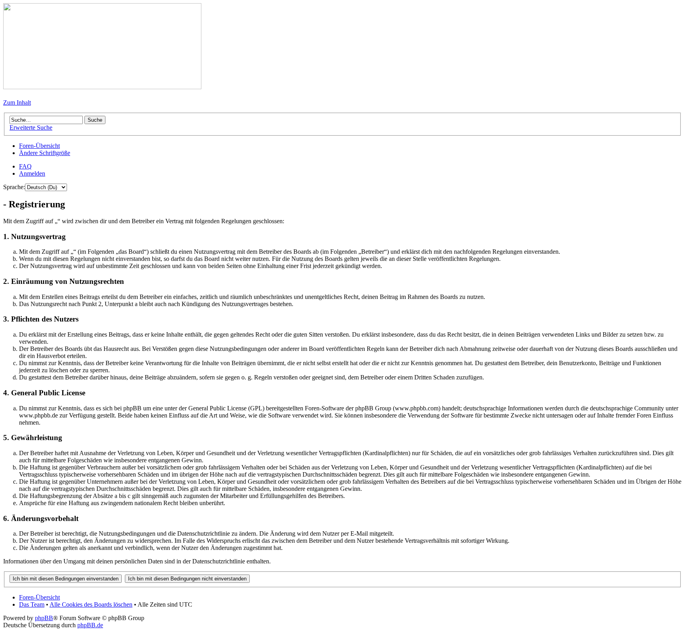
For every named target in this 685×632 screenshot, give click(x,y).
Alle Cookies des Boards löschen (91, 604)
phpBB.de (90, 625)
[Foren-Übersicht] (102, 87)
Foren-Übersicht (39, 145)
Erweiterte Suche (31, 127)
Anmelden (32, 173)
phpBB (44, 618)
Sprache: (14, 187)
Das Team (31, 604)
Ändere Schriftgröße (44, 152)
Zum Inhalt (17, 102)
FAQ (25, 166)
